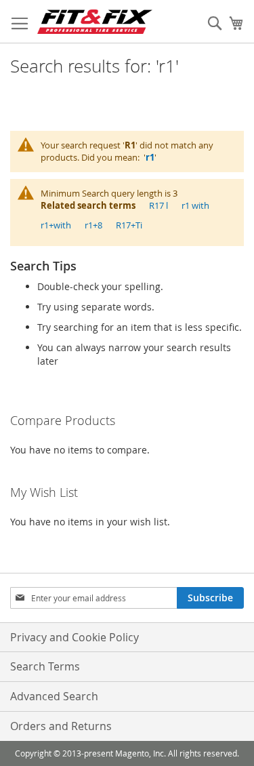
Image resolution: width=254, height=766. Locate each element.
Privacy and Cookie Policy (74, 637)
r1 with (195, 205)
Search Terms (45, 666)
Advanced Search (54, 696)
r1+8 (93, 225)
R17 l (158, 205)
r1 (150, 157)
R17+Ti (129, 225)
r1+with (56, 225)
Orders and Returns (61, 726)
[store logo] (94, 21)
